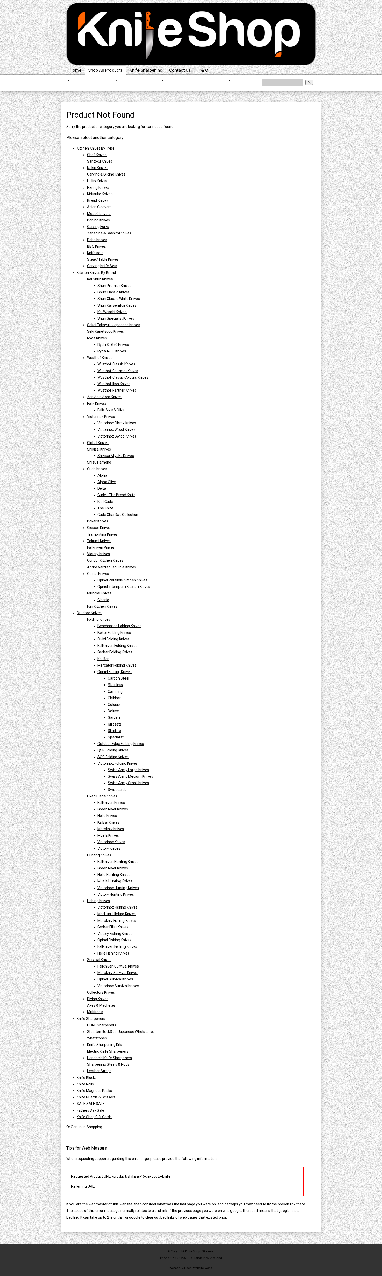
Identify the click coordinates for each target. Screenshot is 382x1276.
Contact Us (180, 70)
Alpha (102, 475)
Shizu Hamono (99, 462)
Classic (103, 600)
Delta (101, 488)
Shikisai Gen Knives (210, 80)
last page (187, 1204)
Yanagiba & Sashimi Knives (109, 233)
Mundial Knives (99, 593)
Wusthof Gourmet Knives (117, 371)
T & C (202, 70)
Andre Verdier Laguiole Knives (111, 567)
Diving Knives (97, 999)
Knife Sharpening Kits (104, 1045)
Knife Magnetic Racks (94, 1091)
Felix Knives (96, 403)
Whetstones (97, 1038)
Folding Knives (98, 619)
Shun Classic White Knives (118, 299)
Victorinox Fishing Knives (117, 907)
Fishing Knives (98, 901)
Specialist (116, 737)
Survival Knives (99, 960)
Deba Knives (97, 240)
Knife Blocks (87, 1078)
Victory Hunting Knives (115, 894)
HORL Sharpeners (101, 1025)
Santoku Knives (99, 161)
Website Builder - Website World (191, 1268)
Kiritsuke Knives (100, 194)
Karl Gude (105, 502)
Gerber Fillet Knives (112, 927)
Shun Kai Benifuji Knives (116, 305)
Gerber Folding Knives (115, 652)
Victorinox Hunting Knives (118, 888)
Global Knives (98, 443)
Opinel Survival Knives (115, 979)
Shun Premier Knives (114, 286)
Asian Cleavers (99, 207)
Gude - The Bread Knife (116, 495)
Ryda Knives (97, 338)
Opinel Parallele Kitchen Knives (122, 580)
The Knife (105, 508)
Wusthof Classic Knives (116, 364)
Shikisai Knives (177, 80)
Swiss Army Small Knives (128, 783)
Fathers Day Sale (90, 1110)
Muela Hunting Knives (115, 881)
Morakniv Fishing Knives (116, 920)
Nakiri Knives (97, 168)
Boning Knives (98, 220)
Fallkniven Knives (101, 547)
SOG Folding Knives (113, 757)
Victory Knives (98, 554)
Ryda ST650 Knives (113, 344)
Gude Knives (97, 469)
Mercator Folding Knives (116, 665)
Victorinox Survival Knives (118, 986)
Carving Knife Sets (102, 266)
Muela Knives (108, 835)
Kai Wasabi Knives (112, 312)
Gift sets (115, 724)
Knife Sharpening (145, 70)
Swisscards (117, 790)
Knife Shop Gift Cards (94, 1117)
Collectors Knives (101, 992)
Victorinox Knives (101, 416)
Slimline (114, 731)
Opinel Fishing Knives (114, 940)
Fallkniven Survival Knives (118, 966)
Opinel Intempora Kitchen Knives (123, 587)
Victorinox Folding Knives (117, 763)
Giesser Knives (99, 528)
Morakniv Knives (110, 829)
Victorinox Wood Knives (116, 429)
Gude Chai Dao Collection (117, 515)
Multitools (95, 1012)
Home (75, 70)
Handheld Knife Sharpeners (109, 1058)
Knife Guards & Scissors (96, 1097)
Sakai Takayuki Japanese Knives (113, 325)
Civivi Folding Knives (113, 639)
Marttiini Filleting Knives (116, 914)
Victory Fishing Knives (115, 933)
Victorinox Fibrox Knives (116, 423)
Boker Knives (97, 521)
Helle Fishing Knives (113, 953)
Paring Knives (98, 187)
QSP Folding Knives (113, 750)
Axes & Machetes (101, 1005)
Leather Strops (99, 1071)
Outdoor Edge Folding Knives (120, 744)
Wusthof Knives (100, 357)
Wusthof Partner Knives (116, 390)
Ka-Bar (103, 659)
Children (114, 698)
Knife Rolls (85, 1084)
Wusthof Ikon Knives (113, 384)
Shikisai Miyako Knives (115, 456)
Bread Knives (97, 200)
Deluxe (113, 711)
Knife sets (95, 253)
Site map (208, 1251)
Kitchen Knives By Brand (139, 80)
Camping (115, 691)
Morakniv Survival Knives (117, 973)
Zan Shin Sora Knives (104, 397)
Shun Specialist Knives (115, 318)
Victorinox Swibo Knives (116, 436)
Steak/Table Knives (103, 259)
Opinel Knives (98, 574)
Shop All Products (105, 70)
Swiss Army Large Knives (128, 770)
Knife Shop (192, 1251)
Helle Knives (107, 816)
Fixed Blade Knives (102, 796)
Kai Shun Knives (100, 279)
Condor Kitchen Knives (105, 560)
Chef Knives (97, 155)
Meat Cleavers (99, 214)
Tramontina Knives (102, 534)
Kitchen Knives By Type (95, 148)
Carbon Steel (118, 678)
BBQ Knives (96, 246)
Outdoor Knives (89, 613)
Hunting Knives (99, 855)
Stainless (115, 685)
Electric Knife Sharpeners (107, 1051)
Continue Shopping (86, 1127)
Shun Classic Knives (113, 292)
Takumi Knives (99, 541)
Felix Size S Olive (111, 410)
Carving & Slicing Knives (106, 174)
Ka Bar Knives (108, 822)
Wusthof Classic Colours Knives (122, 377)
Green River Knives (112, 809)
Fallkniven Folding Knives (117, 645)
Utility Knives (97, 181)
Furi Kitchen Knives (102, 606)
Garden (114, 717)
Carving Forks (98, 227)
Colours (114, 704)
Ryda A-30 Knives (111, 351)
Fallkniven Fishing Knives (117, 946)
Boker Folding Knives (114, 632)
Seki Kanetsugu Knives (105, 331)
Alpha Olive (106, 482)
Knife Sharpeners (91, 1019)
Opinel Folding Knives (114, 672)
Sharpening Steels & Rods (108, 1064)
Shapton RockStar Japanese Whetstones (121, 1032)
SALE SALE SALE (91, 1104)
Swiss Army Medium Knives (130, 776)
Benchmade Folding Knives (119, 626)
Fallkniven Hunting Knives (118, 861)
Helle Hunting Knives (113, 874)
